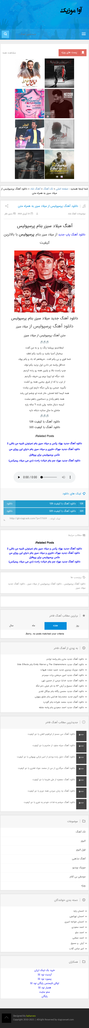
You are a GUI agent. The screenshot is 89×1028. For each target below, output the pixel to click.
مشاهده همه (9, 53)
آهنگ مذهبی (78, 859)
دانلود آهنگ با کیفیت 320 (66, 511)
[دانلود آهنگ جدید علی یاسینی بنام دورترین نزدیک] (29, 164)
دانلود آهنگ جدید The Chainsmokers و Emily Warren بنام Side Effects (50, 665)
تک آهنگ (48, 189)
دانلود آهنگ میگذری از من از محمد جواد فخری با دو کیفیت (46, 768)
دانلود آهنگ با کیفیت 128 (66, 504)
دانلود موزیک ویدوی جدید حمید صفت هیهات (62, 670)
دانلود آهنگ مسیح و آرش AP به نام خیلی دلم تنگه (60, 686)
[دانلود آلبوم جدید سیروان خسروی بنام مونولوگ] (59, 73)
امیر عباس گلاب (76, 949)
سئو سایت (44, 992)
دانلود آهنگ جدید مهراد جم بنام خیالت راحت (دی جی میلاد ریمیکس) (44, 461)
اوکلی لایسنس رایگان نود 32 (44, 983)
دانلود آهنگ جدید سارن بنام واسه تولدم (65, 659)
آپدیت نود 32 (45, 975)
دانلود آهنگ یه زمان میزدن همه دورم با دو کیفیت (51, 791)
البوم (83, 841)
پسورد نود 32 (45, 979)
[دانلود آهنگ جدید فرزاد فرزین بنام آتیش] (29, 134)
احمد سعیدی (78, 927)
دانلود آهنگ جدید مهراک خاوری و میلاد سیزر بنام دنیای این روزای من (44, 449)
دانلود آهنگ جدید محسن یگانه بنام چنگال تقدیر (61, 691)
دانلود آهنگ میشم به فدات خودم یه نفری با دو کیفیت (49, 802)
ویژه (83, 886)
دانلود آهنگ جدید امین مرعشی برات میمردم (63, 675)
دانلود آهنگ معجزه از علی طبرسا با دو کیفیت (53, 780)
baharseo (31, 1016)
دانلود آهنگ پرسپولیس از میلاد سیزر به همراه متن (48, 206)
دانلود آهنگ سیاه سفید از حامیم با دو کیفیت (53, 746)
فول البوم (80, 850)
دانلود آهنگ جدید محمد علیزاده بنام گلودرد (63, 702)
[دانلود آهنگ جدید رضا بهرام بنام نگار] (59, 103)
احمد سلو (79, 933)
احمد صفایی (78, 938)
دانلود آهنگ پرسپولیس (74, 584)
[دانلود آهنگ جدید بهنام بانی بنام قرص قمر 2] (59, 164)
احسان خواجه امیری (74, 922)
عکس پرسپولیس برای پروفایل (44, 455)
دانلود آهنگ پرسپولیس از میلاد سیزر (44, 584)
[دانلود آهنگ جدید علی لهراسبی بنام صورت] (29, 103)
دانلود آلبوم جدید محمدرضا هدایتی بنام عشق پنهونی (59, 697)
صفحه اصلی (62, 189)
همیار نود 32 (44, 988)
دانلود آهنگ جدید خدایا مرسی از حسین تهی (63, 681)
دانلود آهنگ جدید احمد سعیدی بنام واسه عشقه (61, 708)
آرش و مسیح (77, 943)
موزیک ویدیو (78, 868)
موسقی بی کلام (77, 877)
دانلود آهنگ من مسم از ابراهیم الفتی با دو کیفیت (51, 734)
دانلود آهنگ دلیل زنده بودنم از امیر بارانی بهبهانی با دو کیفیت (46, 757)
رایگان (45, 996)
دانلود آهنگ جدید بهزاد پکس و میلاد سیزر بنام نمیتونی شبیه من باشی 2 (44, 443)
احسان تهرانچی (77, 916)
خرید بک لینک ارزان (44, 970)
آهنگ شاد (35, 189)
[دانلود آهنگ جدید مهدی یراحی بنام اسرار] (59, 134)
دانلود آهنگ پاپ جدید (71, 234)
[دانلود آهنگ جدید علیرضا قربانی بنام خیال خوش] (29, 73)
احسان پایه (78, 911)
